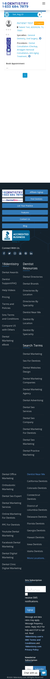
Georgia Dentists (36, 530)
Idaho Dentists (35, 551)
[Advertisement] (25, 108)
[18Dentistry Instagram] (15, 253)
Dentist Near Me (32, 312)
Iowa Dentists (34, 544)
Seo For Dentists (31, 360)
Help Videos (8, 290)
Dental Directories (33, 276)
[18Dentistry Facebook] (4, 253)
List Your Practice (25, 205)
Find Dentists (36, 199)
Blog (25, 226)
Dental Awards (10, 272)
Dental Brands (31, 283)
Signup (30, 610)
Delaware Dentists (37, 516)
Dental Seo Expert (12, 496)
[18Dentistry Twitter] (9, 253)
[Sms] (9, 50)
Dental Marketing (32, 353)
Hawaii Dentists (35, 537)
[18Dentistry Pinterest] (26, 253)
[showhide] (44, 3)
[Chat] (9, 39)
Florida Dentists (35, 523)
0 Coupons (39, 23)
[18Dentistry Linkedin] (31, 253)
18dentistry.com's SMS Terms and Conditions (34, 639)
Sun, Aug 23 (18, 14)
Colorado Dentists (37, 488)
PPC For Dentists (11, 524)
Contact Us (25, 219)
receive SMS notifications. (31, 599)
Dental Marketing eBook (7, 340)
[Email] (9, 43)
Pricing (6, 297)
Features (25, 212)
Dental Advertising (33, 400)
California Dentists (37, 481)
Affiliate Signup (36, 192)
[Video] (9, 53)
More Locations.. (36, 558)
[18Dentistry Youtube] (20, 253)
